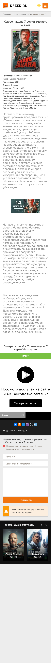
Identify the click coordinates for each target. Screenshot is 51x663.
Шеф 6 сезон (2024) (37, 556)
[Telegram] (35, 424)
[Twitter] (31, 424)
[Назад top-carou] (41, 525)
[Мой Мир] (23, 424)
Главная (6, 14)
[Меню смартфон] (45, 5)
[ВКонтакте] (15, 424)
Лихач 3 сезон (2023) (13, 556)
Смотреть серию (25, 403)
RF (18, 6)
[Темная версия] (39, 6)
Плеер (25, 356)
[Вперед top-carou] (46, 525)
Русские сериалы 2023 (21, 14)
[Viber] (27, 424)
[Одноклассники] (19, 424)
